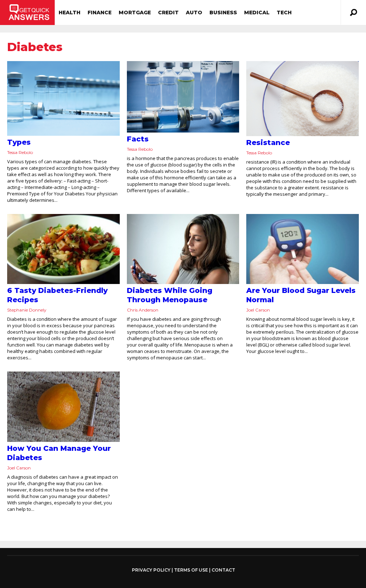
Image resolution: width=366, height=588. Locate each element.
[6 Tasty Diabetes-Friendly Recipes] (63, 249)
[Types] (63, 98)
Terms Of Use (191, 570)
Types (19, 142)
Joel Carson (258, 310)
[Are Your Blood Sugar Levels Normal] (302, 249)
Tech (284, 12)
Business (223, 12)
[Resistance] (302, 98)
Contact (223, 570)
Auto (194, 12)
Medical (256, 12)
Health (69, 12)
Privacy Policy (151, 570)
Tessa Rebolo (20, 152)
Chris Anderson (142, 310)
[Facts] (183, 97)
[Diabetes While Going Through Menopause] (183, 249)
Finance (100, 12)
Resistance (268, 142)
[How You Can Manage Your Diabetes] (63, 407)
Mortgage (135, 12)
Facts (138, 139)
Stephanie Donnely (26, 310)
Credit (168, 12)
